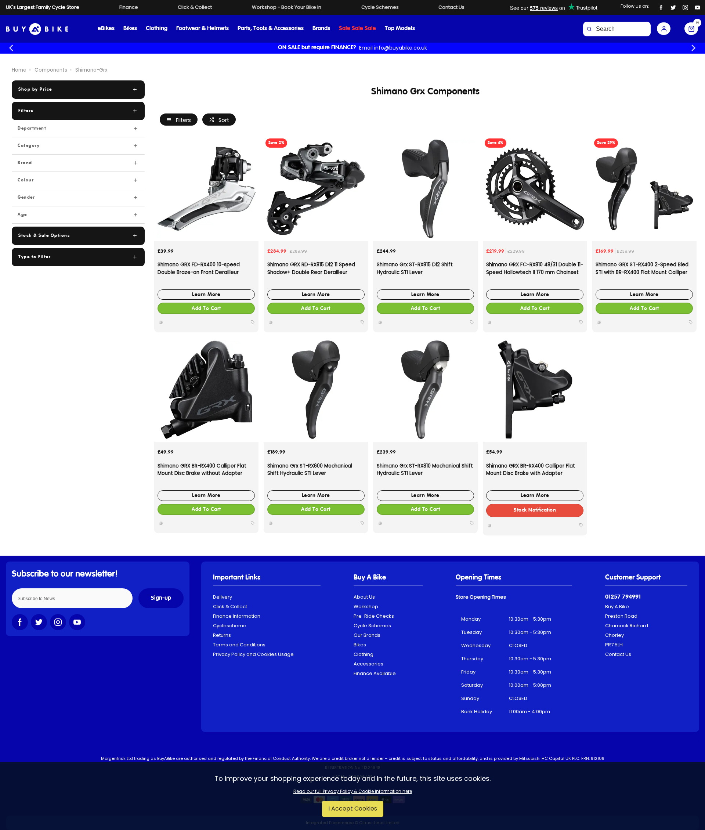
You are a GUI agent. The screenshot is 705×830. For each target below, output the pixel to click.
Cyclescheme (229, 625)
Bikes (130, 29)
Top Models (400, 29)
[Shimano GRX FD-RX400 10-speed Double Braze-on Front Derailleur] (206, 189)
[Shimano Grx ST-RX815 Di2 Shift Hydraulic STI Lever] (425, 189)
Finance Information (236, 616)
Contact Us (618, 654)
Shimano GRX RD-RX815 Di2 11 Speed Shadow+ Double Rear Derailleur (311, 268)
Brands (321, 29)
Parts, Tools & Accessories (271, 29)
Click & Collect (230, 606)
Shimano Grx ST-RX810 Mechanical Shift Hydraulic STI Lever (425, 469)
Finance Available (375, 673)
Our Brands (367, 635)
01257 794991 (623, 597)
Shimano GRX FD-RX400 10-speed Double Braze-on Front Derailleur (199, 268)
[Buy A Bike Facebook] (661, 7)
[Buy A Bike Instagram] (685, 7)
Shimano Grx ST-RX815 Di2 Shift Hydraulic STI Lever (415, 268)
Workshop (366, 606)
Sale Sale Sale (357, 29)
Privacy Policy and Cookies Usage (253, 654)
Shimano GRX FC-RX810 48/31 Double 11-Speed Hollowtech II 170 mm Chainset (534, 268)
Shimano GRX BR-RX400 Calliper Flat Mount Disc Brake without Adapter (202, 469)
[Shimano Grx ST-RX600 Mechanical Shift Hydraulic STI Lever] (316, 390)
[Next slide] (693, 48)
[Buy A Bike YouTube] (697, 7)
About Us (364, 596)
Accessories (368, 663)
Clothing (156, 29)
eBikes (106, 29)
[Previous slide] (12, 48)
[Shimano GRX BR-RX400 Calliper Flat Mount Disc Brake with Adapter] (535, 390)
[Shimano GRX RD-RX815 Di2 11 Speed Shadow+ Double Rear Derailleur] (316, 189)
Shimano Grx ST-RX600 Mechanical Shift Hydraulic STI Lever (309, 469)
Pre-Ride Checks (374, 616)
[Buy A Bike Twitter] (673, 7)
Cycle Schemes (372, 625)
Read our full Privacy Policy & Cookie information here (352, 791)
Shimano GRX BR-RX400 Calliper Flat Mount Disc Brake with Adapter (530, 469)
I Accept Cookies (352, 808)
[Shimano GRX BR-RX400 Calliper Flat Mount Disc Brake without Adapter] (206, 390)
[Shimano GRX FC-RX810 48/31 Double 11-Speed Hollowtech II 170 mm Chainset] (535, 189)
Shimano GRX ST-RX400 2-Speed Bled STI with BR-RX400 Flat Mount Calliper (642, 268)
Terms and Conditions (239, 644)
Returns (222, 635)
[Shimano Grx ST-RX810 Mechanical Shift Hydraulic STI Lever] (425, 390)
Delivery (222, 596)
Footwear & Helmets (202, 29)
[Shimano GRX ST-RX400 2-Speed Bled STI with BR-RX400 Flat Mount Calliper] (644, 189)
